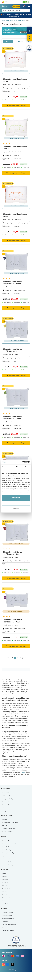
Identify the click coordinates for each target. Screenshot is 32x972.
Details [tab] (16, 467)
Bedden (4, 873)
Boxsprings (5, 882)
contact (23, 772)
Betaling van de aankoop (8, 796)
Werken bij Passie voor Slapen (10, 822)
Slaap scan (5, 921)
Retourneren (5, 808)
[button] (28, 6)
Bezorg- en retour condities (9, 811)
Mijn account (5, 802)
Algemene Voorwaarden (8, 828)
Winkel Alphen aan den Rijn (9, 844)
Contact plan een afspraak (9, 853)
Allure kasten (5, 904)
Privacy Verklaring (7, 831)
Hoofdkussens (9, 20)
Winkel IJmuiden (6, 847)
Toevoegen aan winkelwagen (17, 105)
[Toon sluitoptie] (29, 48)
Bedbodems (5, 879)
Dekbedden (5, 885)
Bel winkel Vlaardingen (8, 865)
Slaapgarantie (5, 793)
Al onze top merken (7, 912)
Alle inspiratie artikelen (8, 930)
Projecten (4, 819)
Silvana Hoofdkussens (19, 20)
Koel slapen (5, 891)
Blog (3, 927)
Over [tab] (26, 467)
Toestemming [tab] (6, 467)
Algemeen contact (7, 856)
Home (3, 20)
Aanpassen (15, 503)
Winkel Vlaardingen (7, 850)
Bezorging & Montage (8, 799)
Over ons (4, 825)
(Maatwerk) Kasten (7, 898)
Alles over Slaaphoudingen (9, 924)
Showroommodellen (7, 901)
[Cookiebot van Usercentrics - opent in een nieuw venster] (22, 462)
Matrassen (5, 894)
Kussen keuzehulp (7, 915)
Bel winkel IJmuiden (7, 862)
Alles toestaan (16, 497)
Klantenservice (6, 805)
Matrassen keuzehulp (8, 918)
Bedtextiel (4, 876)
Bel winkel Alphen (7, 859)
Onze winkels (5, 841)
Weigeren (16, 508)
